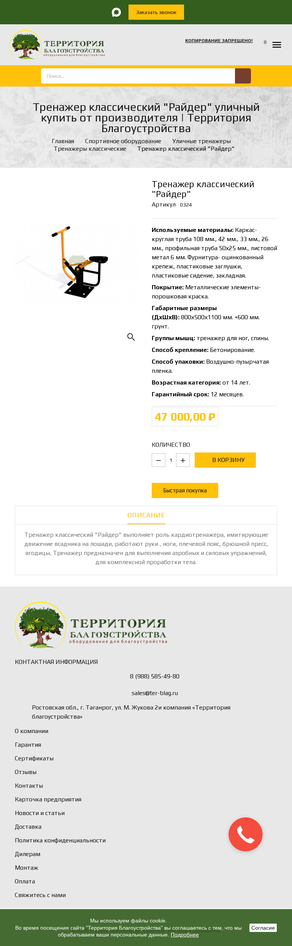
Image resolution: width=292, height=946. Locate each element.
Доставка (28, 826)
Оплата (25, 881)
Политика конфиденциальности (60, 840)
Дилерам (27, 854)
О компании (31, 731)
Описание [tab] (146, 515)
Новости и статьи (40, 813)
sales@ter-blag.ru (155, 693)
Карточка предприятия (48, 799)
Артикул (164, 204)
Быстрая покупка (185, 490)
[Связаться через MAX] (116, 12)
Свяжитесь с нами (40, 895)
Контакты (29, 785)
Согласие (263, 928)
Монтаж (26, 867)
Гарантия (28, 744)
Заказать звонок (156, 12)
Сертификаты (34, 758)
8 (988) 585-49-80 (154, 676)
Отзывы (25, 772)
